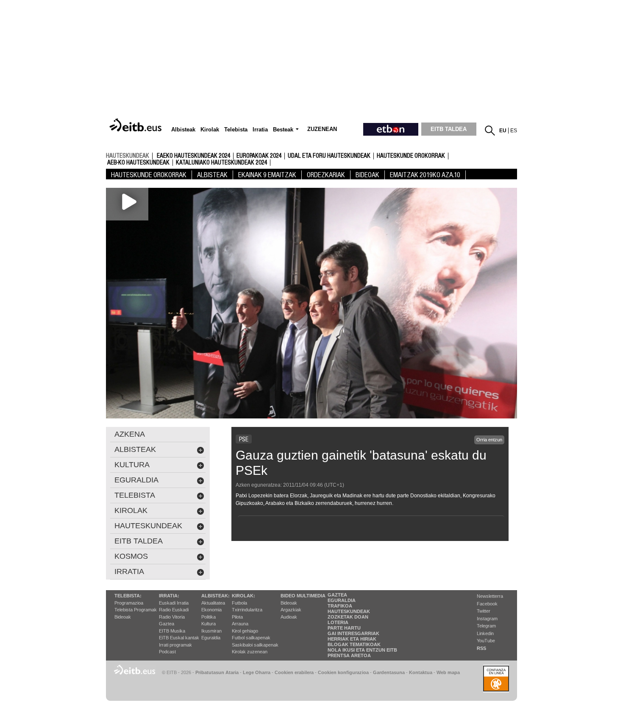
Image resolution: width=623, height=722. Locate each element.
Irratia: (169, 595)
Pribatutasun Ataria (217, 672)
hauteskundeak (127, 155)
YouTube (486, 640)
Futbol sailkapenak (251, 637)
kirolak (130, 510)
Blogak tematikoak (354, 644)
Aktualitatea (213, 602)
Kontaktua (420, 672)
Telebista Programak (135, 609)
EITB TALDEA (449, 129)
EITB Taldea (138, 541)
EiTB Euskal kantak (179, 637)
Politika (208, 616)
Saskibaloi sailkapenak (255, 644)
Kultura (208, 623)
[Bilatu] (490, 130)
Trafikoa (340, 605)
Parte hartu (344, 627)
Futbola (239, 602)
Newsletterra (490, 596)
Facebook (487, 603)
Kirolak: (243, 595)
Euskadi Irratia (174, 602)
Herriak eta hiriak (352, 638)
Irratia (129, 571)
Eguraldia (210, 637)
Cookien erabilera (294, 672)
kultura (132, 464)
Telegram (486, 625)
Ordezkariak (326, 174)
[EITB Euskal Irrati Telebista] (136, 125)
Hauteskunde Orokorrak (411, 156)
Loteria (338, 622)
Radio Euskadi (174, 609)
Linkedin (485, 633)
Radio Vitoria (172, 616)
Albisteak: (215, 595)
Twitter (483, 610)
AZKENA (129, 434)
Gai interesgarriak (353, 633)
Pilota (237, 616)
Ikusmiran (211, 630)
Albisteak (212, 174)
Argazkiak (291, 609)
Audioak (289, 616)
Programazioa (128, 602)
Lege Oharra (256, 672)
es (513, 131)
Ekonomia (211, 609)
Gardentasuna (389, 672)
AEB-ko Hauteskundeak (138, 162)
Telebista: (128, 595)
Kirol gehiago (245, 630)
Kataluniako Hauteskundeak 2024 (221, 162)
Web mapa (448, 672)
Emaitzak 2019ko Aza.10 (425, 174)
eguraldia (136, 480)
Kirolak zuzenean (249, 651)
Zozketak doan (348, 616)
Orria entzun (489, 439)
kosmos (131, 556)
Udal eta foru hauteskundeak (329, 156)
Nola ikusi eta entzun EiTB (362, 649)
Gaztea (166, 623)
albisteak (135, 449)
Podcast (167, 651)
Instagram (487, 618)
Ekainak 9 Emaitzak (267, 174)
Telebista (134, 495)
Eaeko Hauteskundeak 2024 (193, 156)
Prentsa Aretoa (349, 655)
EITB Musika (172, 630)
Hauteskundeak (349, 611)
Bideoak (367, 174)
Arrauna (240, 623)
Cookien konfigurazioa (343, 672)
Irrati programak (175, 644)
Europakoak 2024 (258, 156)
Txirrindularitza (247, 609)
